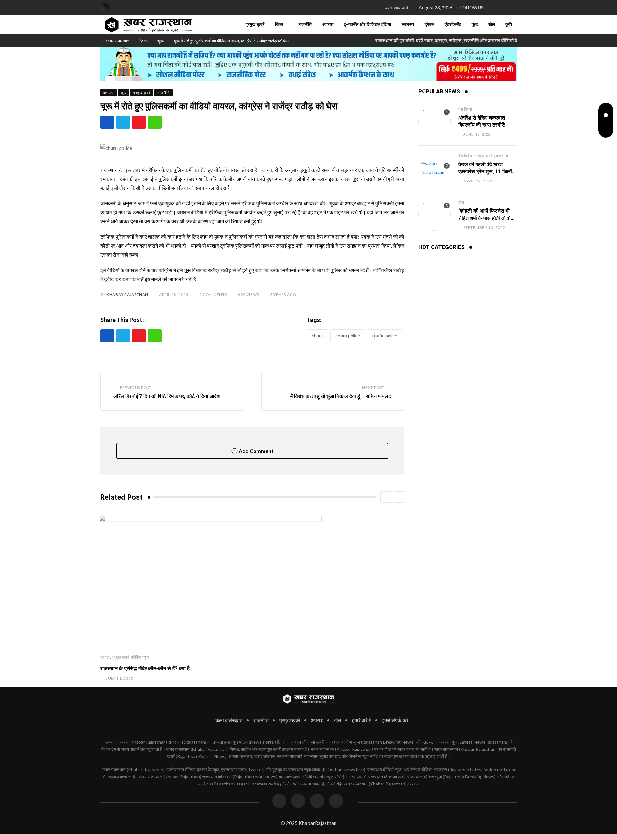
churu (317, 335)
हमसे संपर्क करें (395, 720)
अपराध (327, 24)
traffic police (384, 335)
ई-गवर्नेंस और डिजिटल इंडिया (367, 24)
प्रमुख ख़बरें (255, 24)
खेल (491, 24)
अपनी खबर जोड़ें (396, 7)
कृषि (508, 24)
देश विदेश (465, 109)
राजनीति (305, 24)
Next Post (373, 387)
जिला (279, 24)
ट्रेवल (429, 24)
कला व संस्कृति (229, 720)
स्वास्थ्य (408, 24)
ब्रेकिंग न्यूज (140, 657)
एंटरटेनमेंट (453, 24)
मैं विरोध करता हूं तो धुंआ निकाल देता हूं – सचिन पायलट (340, 396)
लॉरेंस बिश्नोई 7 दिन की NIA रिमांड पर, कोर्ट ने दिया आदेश (166, 396)
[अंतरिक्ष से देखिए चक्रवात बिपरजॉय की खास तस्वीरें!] (434, 121)
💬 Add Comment (252, 451)
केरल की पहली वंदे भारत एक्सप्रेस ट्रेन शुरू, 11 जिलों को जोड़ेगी (485, 171)
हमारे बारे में (361, 720)
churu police (347, 335)
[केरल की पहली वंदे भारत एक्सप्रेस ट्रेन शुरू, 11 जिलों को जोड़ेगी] (434, 168)
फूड (475, 24)
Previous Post (136, 387)
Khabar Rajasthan (127, 294)
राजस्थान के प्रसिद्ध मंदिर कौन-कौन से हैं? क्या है (145, 668)
